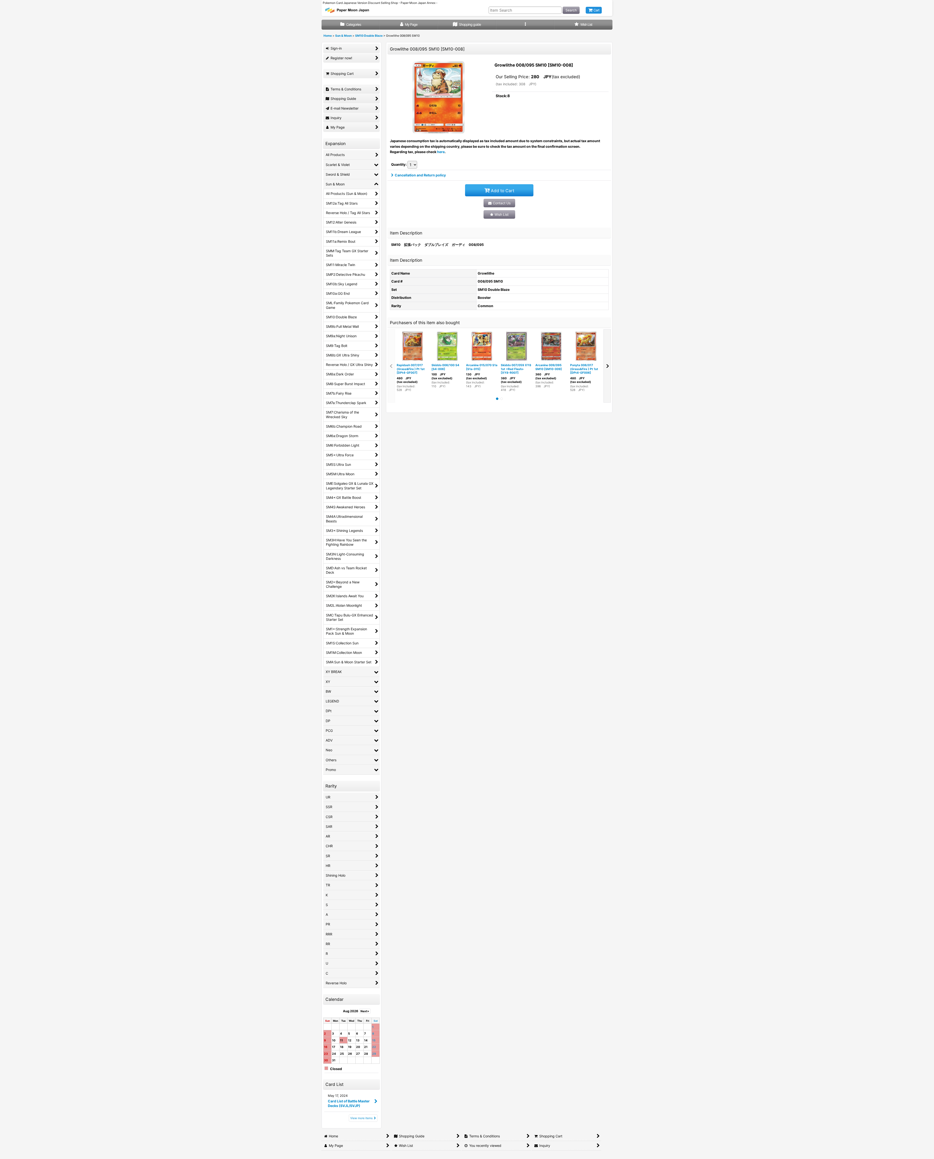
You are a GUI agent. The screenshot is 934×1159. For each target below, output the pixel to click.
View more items (361, 1118)
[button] (525, 25)
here (441, 152)
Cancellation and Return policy (420, 175)
